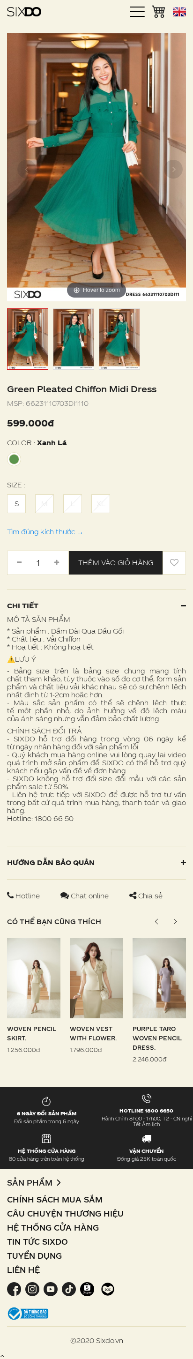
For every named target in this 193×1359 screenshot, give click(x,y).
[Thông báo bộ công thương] (28, 1313)
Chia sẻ (149, 896)
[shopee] (87, 1288)
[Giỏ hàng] (159, 11)
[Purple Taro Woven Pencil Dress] (159, 977)
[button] (175, 921)
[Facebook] (15, 1288)
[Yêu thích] (174, 563)
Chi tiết (22, 606)
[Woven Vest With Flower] (96, 977)
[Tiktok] (68, 1288)
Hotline (28, 896)
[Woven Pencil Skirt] (33, 977)
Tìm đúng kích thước (45, 532)
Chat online (90, 896)
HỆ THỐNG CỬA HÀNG (53, 1227)
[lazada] (106, 1288)
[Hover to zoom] (96, 166)
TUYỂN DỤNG (34, 1255)
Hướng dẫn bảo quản (51, 862)
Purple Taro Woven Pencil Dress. (157, 1038)
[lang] (179, 11)
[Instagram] (32, 1288)
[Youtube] (50, 1288)
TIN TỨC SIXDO (37, 1241)
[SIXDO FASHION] (24, 12)
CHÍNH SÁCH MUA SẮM (55, 1199)
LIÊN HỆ (23, 1269)
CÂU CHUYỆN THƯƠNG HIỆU (65, 1213)
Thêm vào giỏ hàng (115, 563)
